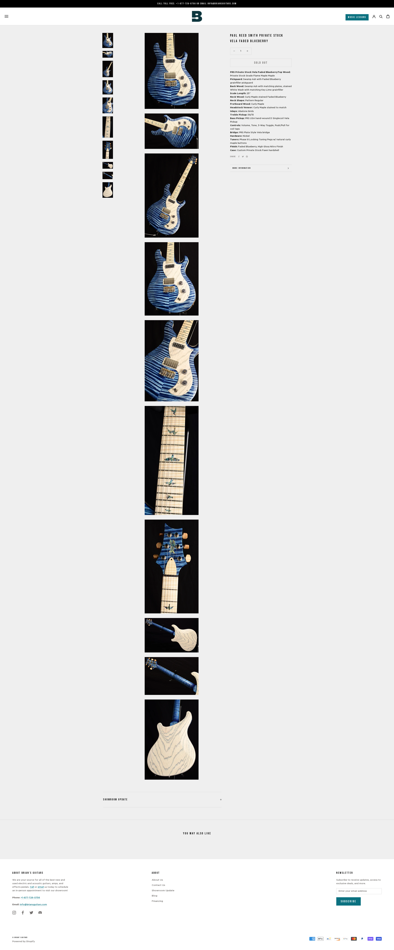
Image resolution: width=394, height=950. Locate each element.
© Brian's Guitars (20, 937)
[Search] (381, 16)
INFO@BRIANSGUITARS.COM (222, 3)
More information (242, 168)
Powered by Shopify (23, 941)
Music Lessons (357, 17)
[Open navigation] (6, 16)
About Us (157, 880)
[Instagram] (14, 913)
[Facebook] (239, 156)
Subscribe (348, 901)
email (41, 887)
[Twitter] (243, 156)
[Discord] (40, 913)
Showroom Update (115, 799)
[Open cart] (387, 16)
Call (32, 887)
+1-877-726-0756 (186, 3)
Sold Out (261, 62)
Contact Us (158, 885)
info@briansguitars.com (33, 905)
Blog (154, 896)
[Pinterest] (247, 156)
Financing (157, 901)
